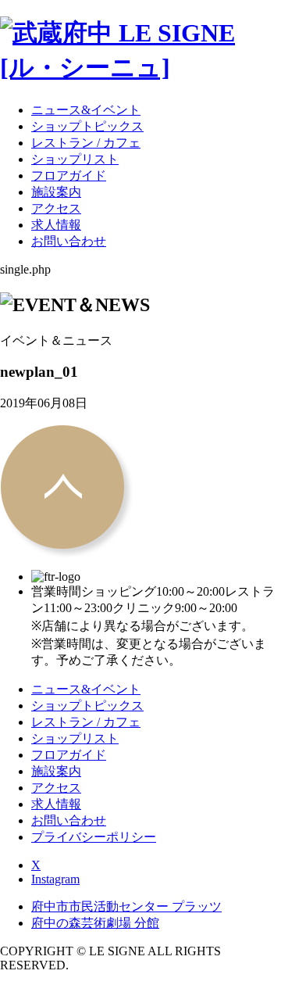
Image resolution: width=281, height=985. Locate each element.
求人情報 (56, 224)
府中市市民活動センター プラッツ (126, 906)
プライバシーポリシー (93, 837)
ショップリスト (75, 159)
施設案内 (56, 192)
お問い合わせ (68, 241)
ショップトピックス (87, 126)
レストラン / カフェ (85, 142)
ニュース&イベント (85, 109)
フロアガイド (68, 175)
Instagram (55, 879)
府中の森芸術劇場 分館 (95, 922)
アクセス (56, 208)
